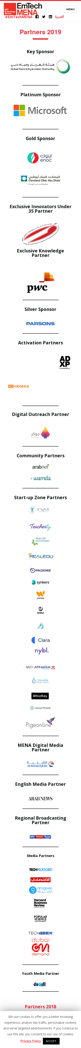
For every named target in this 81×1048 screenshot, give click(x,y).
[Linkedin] (50, 17)
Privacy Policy (30, 1041)
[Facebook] (37, 17)
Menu (70, 9)
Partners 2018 (40, 1006)
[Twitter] (44, 17)
